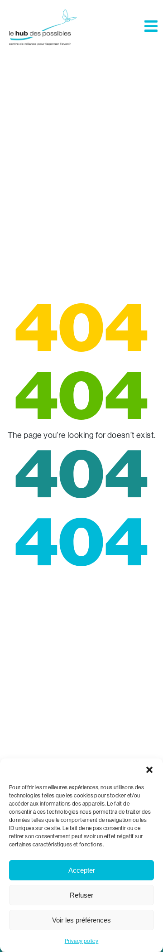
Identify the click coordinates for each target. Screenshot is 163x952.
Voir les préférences (81, 920)
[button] (149, 769)
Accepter (81, 870)
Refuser (81, 895)
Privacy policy (82, 940)
